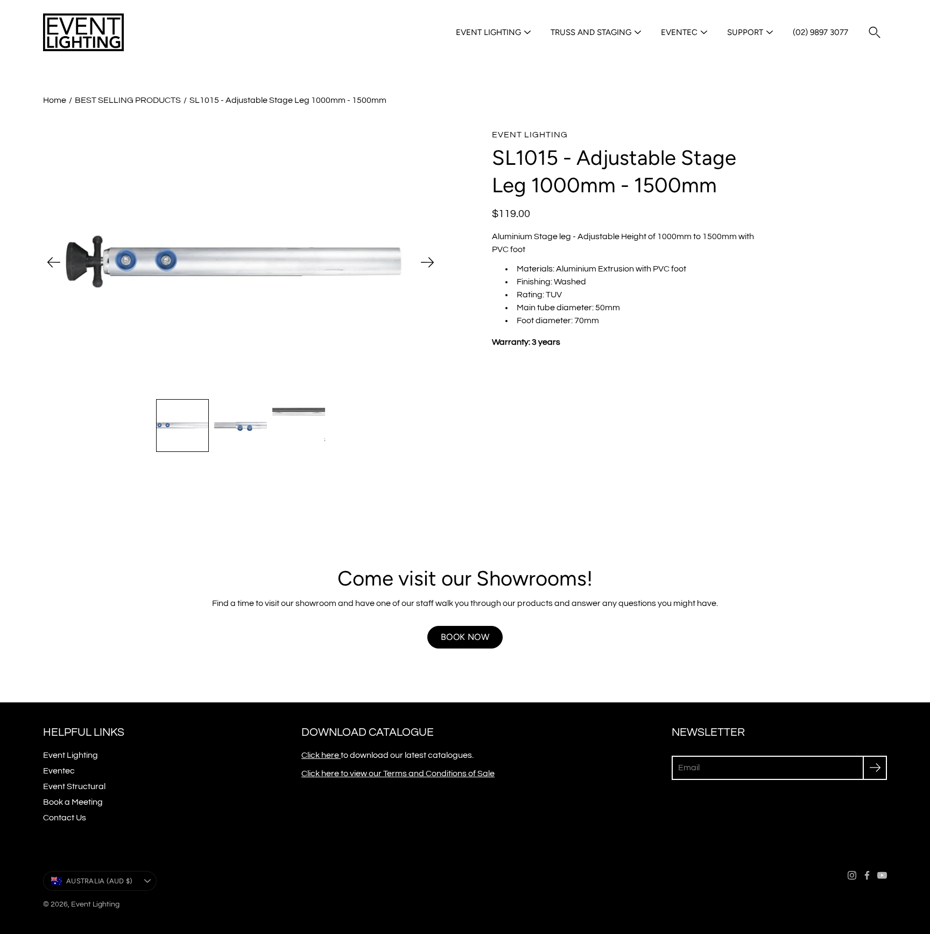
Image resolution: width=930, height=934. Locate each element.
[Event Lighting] (83, 32)
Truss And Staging (591, 32)
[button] (874, 32)
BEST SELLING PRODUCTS (128, 100)
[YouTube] (882, 875)
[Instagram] (852, 875)
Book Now (465, 637)
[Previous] (54, 262)
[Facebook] (867, 875)
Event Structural (74, 786)
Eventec (679, 32)
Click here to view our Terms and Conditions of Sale (398, 773)
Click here (321, 755)
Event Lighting (488, 32)
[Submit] (875, 768)
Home (54, 100)
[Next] (427, 262)
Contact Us (64, 817)
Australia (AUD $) (99, 881)
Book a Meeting (73, 802)
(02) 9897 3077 (820, 32)
